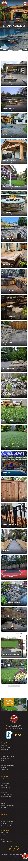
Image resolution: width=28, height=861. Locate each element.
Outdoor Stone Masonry (6, 772)
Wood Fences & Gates (6, 794)
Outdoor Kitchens (5, 790)
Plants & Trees (4, 760)
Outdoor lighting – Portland (7, 756)
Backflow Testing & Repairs (7, 825)
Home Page (4, 745)
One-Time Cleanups (6, 834)
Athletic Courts (4, 769)
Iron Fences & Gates (6, 796)
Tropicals (3, 763)
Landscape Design (5, 747)
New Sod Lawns (5, 758)
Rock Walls (3, 767)
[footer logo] (14, 719)
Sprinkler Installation (6, 816)
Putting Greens (4, 751)
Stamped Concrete (5, 803)
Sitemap (22, 856)
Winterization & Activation (7, 823)
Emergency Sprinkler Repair (7, 821)
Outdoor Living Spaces (6, 778)
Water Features (4, 754)
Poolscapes (4, 785)
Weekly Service (4, 832)
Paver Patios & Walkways (7, 781)
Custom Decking (5, 783)
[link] (10, 849)
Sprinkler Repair (5, 819)
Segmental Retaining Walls (7, 765)
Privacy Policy (15, 856)
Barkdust (3, 837)
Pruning (3, 839)
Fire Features (4, 792)
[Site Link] (4, 4)
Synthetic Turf (4, 749)
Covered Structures (5, 787)
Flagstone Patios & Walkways (8, 798)
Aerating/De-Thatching (6, 841)
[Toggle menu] (25, 3)
